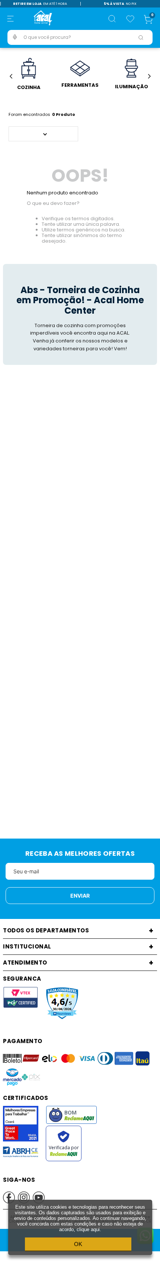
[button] (10, 19)
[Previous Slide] (10, 76)
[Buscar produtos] (140, 37)
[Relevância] (43, 133)
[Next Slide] (149, 76)
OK (78, 1244)
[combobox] (80, 37)
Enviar (80, 895)
